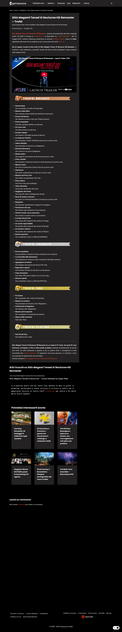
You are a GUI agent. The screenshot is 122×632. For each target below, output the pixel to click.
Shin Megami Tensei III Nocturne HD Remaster (29, 34)
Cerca (86, 3)
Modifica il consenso (69, 613)
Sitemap (108, 613)
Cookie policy (82, 613)
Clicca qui (50, 391)
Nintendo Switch (58, 39)
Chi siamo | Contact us (17, 613)
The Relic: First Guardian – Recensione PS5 (66, 471)
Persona (61, 42)
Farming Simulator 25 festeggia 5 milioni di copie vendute (20, 433)
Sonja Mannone (18, 28)
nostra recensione (30, 353)
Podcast (61, 3)
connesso (21, 504)
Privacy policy (92, 613)
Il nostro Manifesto (32, 613)
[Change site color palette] (116, 628)
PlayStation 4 (66, 36)
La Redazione (44, 613)
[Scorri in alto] (116, 624)
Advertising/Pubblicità (30, 617)
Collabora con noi (15, 617)
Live (68, 3)
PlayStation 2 (39, 36)
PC (58, 36)
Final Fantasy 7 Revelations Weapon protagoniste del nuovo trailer (44, 474)
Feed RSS (101, 613)
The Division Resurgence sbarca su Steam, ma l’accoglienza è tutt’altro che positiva (66, 436)
